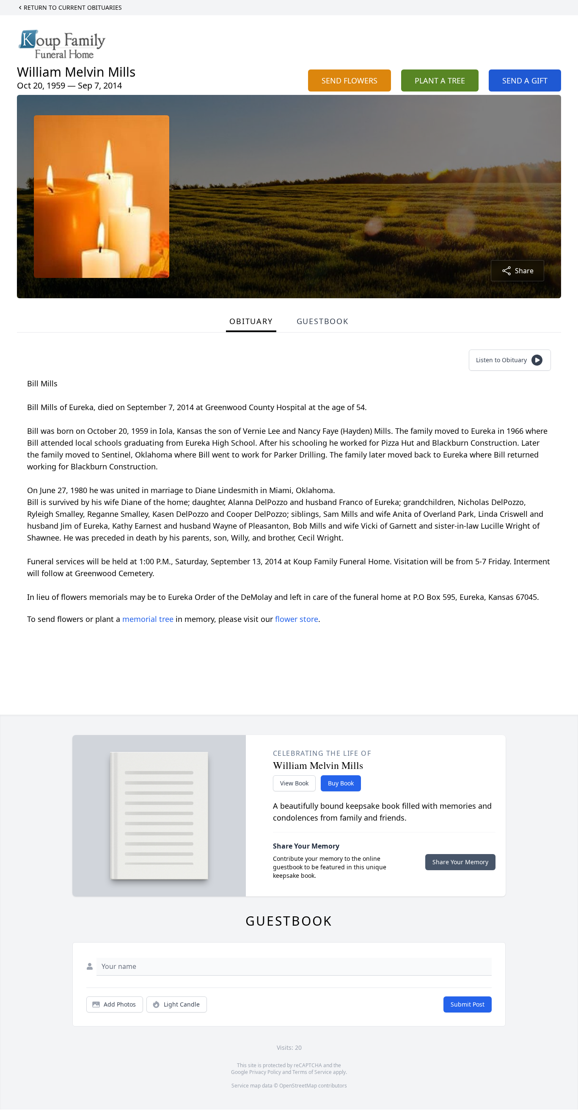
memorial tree (147, 619)
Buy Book (341, 783)
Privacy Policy (265, 1072)
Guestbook (323, 321)
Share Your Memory (460, 862)
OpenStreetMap (298, 1085)
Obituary (250, 321)
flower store (296, 619)
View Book (294, 783)
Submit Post (467, 1004)
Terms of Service (312, 1072)
